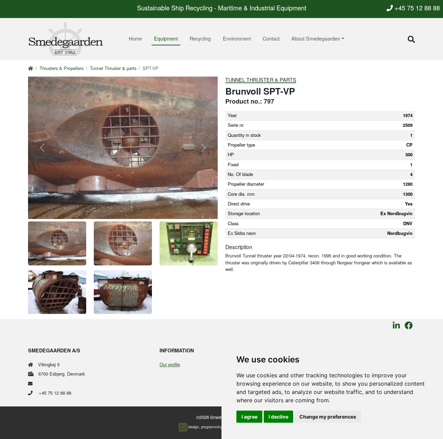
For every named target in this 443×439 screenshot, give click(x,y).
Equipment (166, 38)
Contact (271, 38)
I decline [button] (278, 417)
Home (135, 38)
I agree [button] (249, 417)
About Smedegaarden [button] (315, 38)
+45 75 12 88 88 (416, 7)
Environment (237, 38)
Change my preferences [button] (327, 417)
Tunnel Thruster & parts (113, 68)
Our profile (170, 364)
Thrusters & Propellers (61, 68)
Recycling (200, 38)
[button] (411, 39)
